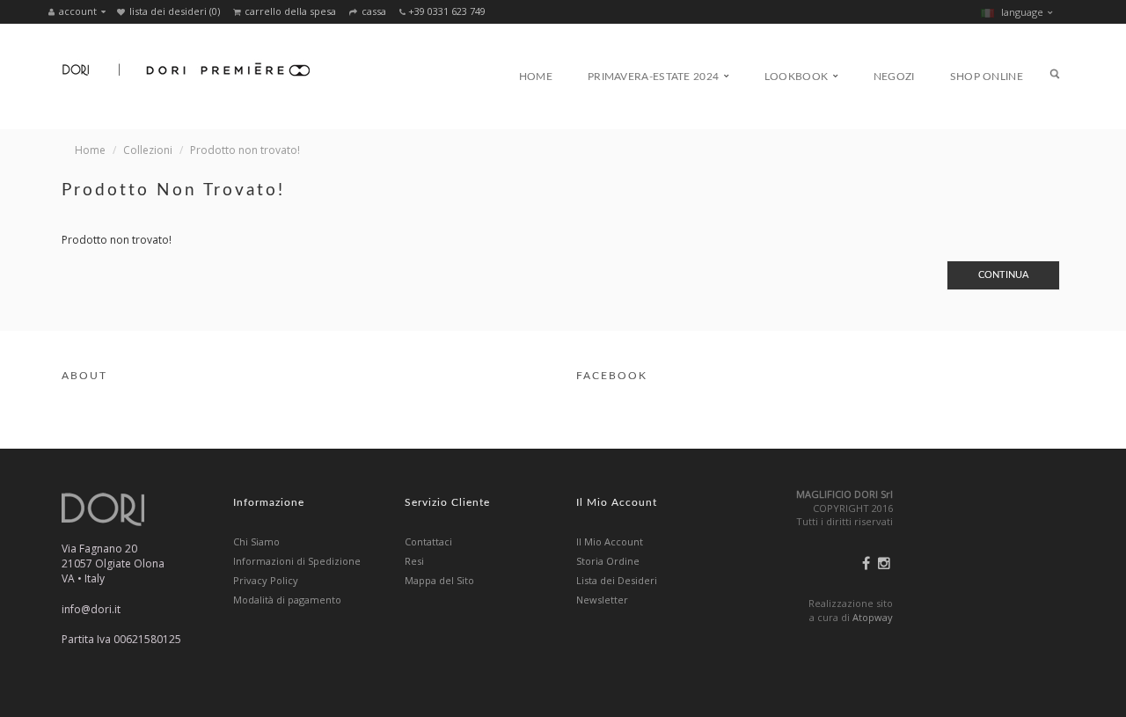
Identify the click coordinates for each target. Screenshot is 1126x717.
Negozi (894, 76)
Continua (1003, 275)
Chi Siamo (256, 541)
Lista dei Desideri (616, 580)
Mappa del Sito (439, 580)
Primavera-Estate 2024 (655, 76)
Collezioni (147, 150)
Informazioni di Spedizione (297, 560)
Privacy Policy (265, 580)
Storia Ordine (608, 560)
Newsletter (602, 599)
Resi (414, 560)
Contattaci (428, 541)
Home (535, 76)
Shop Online (986, 76)
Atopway (872, 617)
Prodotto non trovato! (245, 150)
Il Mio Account (609, 541)
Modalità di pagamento (287, 599)
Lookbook (797, 76)
